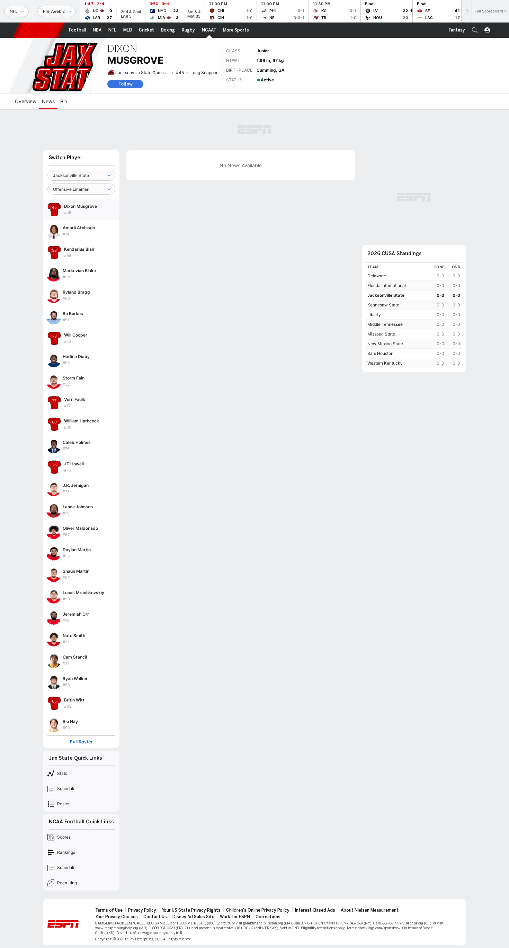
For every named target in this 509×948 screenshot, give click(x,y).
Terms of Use (109, 910)
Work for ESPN (235, 916)
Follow (125, 84)
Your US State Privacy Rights (191, 910)
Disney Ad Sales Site (193, 916)
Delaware (376, 275)
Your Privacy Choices (116, 916)
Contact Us (155, 916)
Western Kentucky (385, 363)
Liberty (374, 314)
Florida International (386, 285)
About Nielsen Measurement (370, 910)
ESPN (39, 30)
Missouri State (381, 334)
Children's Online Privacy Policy (257, 910)
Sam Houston (380, 353)
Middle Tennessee (385, 324)
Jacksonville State (385, 295)
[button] (474, 30)
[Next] (466, 11)
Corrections (268, 916)
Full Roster (81, 741)
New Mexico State (385, 343)
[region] (414, 315)
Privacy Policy (142, 910)
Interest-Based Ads (315, 910)
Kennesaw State (383, 304)
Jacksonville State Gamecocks (145, 72)
